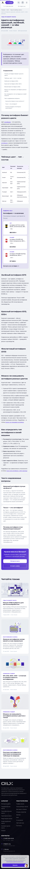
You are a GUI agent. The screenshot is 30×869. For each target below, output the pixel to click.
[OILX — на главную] (3, 2)
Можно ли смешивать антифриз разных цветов (15, 90)
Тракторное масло (6, 816)
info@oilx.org (22, 6)
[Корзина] (22, 2)
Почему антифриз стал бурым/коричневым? (13, 107)
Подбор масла (20, 804)
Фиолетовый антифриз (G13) (12, 86)
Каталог (10, 2)
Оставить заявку (15, 566)
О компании (19, 820)
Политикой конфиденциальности (14, 861)
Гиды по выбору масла (16, 9)
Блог (8, 9)
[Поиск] (18, 2)
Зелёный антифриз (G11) (11, 81)
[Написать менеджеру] (27, 866)
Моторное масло (15, 561)
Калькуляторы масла (22, 806)
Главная (3, 9)
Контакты (19, 825)
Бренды (18, 814)
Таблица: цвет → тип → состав (12, 78)
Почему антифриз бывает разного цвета (13, 74)
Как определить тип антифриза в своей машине (15, 94)
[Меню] (26, 2)
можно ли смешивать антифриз (14, 422)
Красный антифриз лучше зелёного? (14, 101)
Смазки (3, 830)
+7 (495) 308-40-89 (9, 6)
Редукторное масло (6, 818)
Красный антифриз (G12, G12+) (13, 83)
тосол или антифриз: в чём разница (16, 470)
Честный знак (20, 823)
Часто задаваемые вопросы (12, 98)
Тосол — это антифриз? (11, 104)
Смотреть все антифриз (11, 266)
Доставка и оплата (21, 809)
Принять (15, 865)
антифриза (7, 122)
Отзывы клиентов (21, 812)
